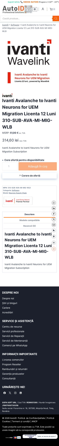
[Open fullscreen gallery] (54, 86)
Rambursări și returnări (14, 369)
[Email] (54, 225)
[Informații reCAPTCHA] (54, 236)
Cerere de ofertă (31, 175)
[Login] (42, 9)
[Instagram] (15, 392)
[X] (54, 219)
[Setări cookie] (54, 230)
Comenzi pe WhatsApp (14, 345)
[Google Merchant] (54, 243)
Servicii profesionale (13, 331)
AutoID (5, 25)
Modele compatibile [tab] (29, 220)
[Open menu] (34, 9)
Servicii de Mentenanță (15, 340)
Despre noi (8, 298)
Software (15, 25)
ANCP (34, 421)
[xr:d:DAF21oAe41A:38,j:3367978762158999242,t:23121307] (29, 61)
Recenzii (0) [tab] (29, 226)
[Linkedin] (20, 392)
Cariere (6, 307)
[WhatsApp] (54, 203)
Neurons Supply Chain (18, 193)
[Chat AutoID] (54, 249)
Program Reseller (11, 364)
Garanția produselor (13, 373)
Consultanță (9, 378)
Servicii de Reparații (13, 336)
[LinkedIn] (54, 208)
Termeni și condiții (21, 421)
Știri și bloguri (9, 303)
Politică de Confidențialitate (31, 418)
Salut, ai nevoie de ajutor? (47, 436)
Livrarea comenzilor (13, 359)
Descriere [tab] (29, 214)
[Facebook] (54, 214)
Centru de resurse (12, 326)
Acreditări (7, 312)
